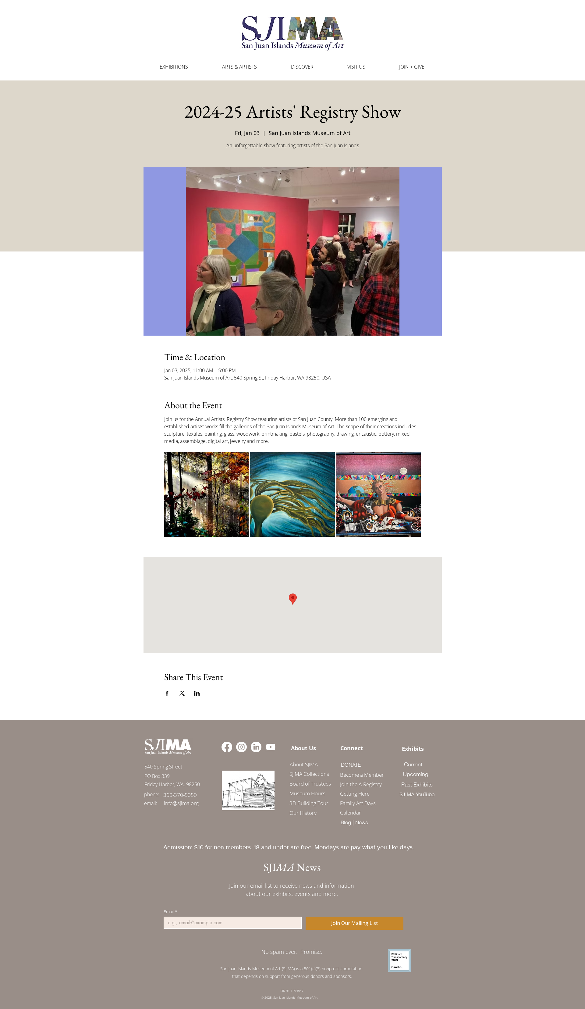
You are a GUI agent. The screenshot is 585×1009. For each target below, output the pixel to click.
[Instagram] (241, 747)
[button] (239, 67)
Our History (303, 812)
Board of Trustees (310, 783)
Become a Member (360, 774)
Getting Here (355, 793)
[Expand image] (206, 494)
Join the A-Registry (360, 784)
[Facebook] (227, 747)
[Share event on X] (182, 693)
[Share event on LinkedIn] (197, 693)
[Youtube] (270, 747)
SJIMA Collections (309, 773)
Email (170, 911)
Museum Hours (307, 793)
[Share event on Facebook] (167, 693)
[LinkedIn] (256, 747)
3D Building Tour (308, 803)
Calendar (350, 812)
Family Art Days (358, 803)
